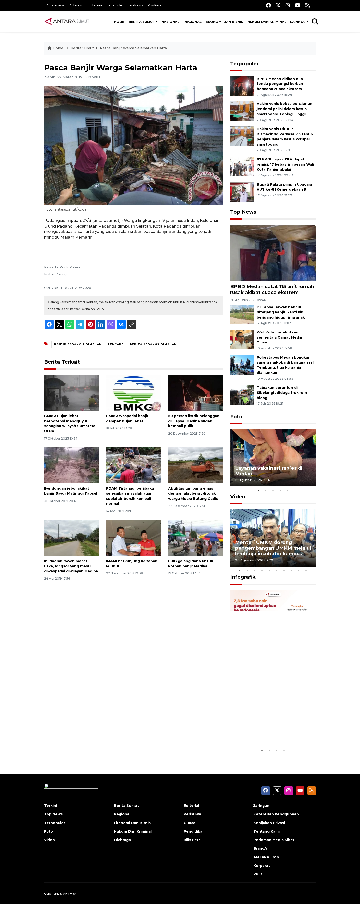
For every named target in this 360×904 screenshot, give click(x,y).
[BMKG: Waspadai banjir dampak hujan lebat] (133, 392)
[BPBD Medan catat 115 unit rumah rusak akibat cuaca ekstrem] (273, 252)
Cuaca (189, 823)
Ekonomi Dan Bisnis (224, 21)
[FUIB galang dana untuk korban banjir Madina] (195, 537)
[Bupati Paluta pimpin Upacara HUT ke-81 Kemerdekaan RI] (242, 191)
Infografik (243, 577)
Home (119, 21)
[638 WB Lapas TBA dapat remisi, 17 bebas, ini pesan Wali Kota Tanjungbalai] (242, 166)
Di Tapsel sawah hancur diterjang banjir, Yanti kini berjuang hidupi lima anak (281, 312)
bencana (116, 344)
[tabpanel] (273, 457)
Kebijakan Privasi (269, 823)
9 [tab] (298, 570)
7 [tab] (284, 570)
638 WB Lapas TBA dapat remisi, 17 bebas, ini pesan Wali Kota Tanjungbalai (285, 164)
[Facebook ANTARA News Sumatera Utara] (268, 5)
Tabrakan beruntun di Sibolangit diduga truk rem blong (282, 392)
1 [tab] (258, 490)
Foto (236, 417)
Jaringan (261, 805)
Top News (135, 5)
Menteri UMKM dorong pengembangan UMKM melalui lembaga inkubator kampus (273, 548)
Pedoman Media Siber (273, 840)
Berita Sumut (142, 21)
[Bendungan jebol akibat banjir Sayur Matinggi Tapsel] (71, 465)
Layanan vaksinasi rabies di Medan (269, 471)
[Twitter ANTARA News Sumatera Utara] (278, 5)
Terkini (97, 5)
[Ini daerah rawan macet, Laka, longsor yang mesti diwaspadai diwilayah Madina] (71, 537)
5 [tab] (287, 490)
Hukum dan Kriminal (266, 21)
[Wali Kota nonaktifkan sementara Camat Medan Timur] (242, 339)
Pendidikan (194, 831)
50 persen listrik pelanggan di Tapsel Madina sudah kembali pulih (193, 421)
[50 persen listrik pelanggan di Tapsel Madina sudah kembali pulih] (195, 392)
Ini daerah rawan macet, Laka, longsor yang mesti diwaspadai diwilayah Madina (71, 566)
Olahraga (122, 840)
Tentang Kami (266, 831)
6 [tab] (276, 570)
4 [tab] (280, 490)
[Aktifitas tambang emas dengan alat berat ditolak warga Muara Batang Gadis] (195, 465)
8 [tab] (291, 570)
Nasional (170, 21)
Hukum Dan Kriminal (133, 831)
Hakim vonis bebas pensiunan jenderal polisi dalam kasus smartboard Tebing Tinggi (284, 109)
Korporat (261, 865)
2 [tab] (265, 490)
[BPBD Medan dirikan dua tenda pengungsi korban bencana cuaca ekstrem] (242, 85)
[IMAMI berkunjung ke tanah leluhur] (133, 537)
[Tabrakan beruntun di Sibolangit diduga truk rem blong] (242, 394)
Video (237, 497)
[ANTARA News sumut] (68, 21)
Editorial (191, 805)
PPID (257, 874)
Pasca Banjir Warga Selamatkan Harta (133, 48)
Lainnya (298, 21)
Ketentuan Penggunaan (276, 814)
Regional (192, 21)
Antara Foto (78, 5)
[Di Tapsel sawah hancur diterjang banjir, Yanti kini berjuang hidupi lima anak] (242, 314)
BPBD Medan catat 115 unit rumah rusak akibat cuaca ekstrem (272, 289)
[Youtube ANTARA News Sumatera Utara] (297, 5)
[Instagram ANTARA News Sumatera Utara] (288, 5)
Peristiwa (192, 814)
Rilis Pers (154, 5)
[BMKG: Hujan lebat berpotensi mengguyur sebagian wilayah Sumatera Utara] (71, 392)
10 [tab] (306, 570)
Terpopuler (115, 5)
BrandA (260, 848)
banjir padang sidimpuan (78, 344)
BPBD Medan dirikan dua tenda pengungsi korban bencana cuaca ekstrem (280, 84)
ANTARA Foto (266, 857)
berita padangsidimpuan (153, 344)
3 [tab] (273, 490)
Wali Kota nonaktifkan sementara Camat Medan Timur (280, 337)
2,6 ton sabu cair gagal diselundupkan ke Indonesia (270, 731)
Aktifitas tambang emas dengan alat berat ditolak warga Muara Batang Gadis (193, 493)
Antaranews (55, 5)
